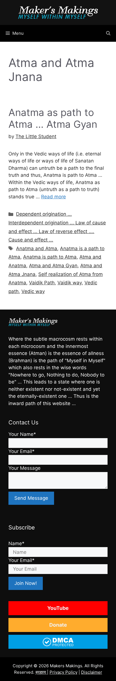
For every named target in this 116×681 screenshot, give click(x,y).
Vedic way (33, 291)
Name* (16, 543)
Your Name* (22, 434)
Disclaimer (91, 672)
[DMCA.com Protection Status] (58, 646)
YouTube (58, 608)
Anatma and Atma (36, 248)
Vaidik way (69, 282)
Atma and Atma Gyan (53, 265)
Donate (58, 625)
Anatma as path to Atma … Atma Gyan (52, 118)
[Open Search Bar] (108, 33)
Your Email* (21, 451)
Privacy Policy (63, 672)
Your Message (24, 468)
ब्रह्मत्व (41, 672)
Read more (53, 196)
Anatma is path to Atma (50, 257)
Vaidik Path (42, 282)
